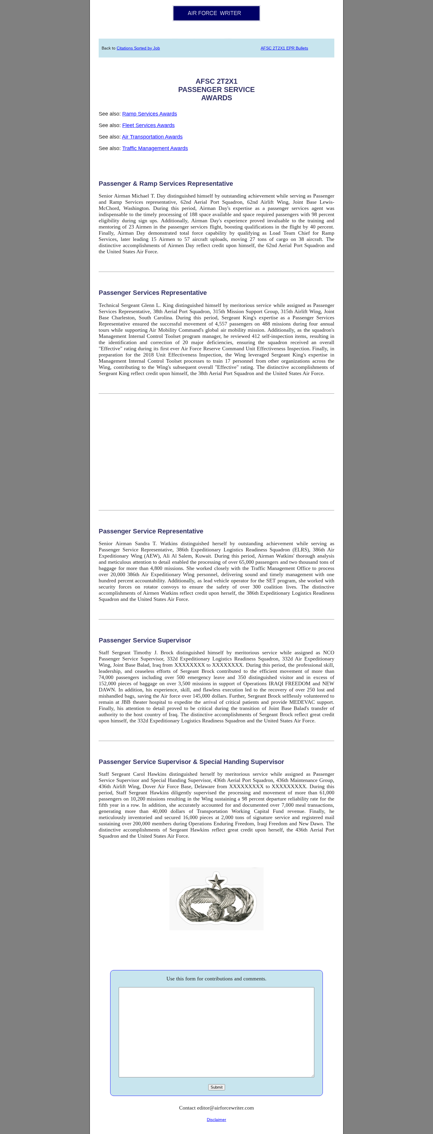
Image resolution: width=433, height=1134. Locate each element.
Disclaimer (216, 1119)
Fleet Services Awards (148, 125)
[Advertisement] (216, 452)
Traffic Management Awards (155, 148)
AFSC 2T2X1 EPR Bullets (284, 48)
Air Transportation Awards (152, 137)
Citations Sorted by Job (138, 48)
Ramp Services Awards (149, 114)
